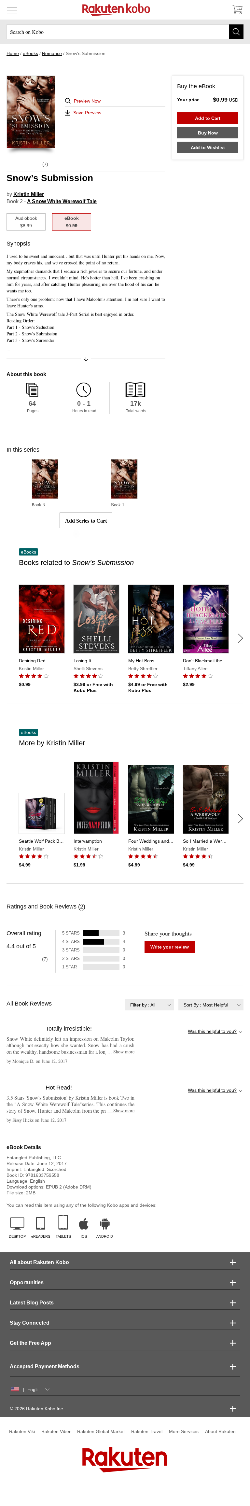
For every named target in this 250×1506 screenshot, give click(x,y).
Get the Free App (30, 1343)
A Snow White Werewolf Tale (62, 201)
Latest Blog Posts (32, 1302)
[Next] (240, 638)
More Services (184, 1431)
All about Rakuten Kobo (39, 1262)
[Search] (236, 31)
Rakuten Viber (56, 1431)
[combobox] (149, 1004)
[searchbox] (125, 31)
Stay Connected (29, 1323)
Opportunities (27, 1282)
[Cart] (237, 10)
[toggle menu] (12, 10)
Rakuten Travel (146, 1431)
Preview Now (87, 101)
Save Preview (87, 112)
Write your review (169, 947)
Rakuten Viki (22, 1431)
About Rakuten (220, 1431)
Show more (120, 1052)
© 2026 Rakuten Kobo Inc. (37, 1408)
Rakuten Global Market (101, 1431)
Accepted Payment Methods (44, 1366)
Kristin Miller (28, 194)
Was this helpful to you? (212, 1031)
